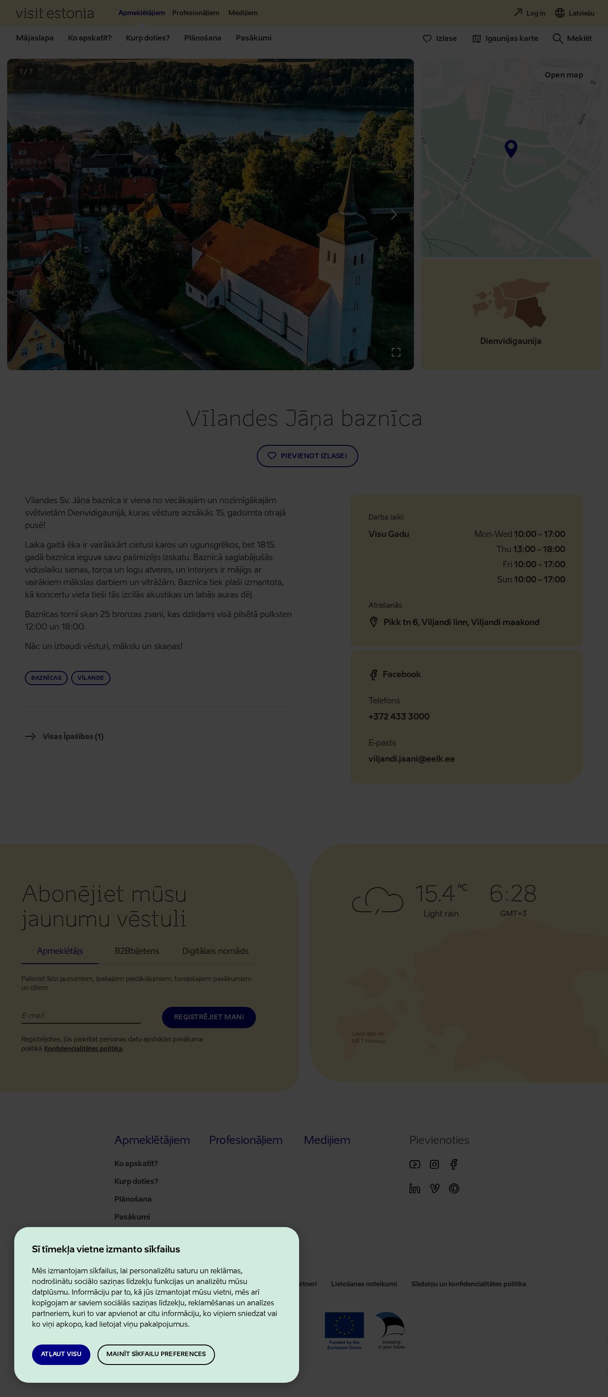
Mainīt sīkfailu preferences (156, 1354)
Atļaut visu (61, 1354)
